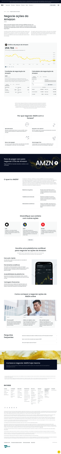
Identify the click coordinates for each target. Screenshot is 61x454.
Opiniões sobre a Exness (40, 393)
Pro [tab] (10, 84)
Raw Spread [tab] (18, 84)
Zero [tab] (13, 84)
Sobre (27, 5)
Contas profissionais (6, 392)
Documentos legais (47, 394)
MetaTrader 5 (26, 392)
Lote (32, 83)
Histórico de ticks (33, 399)
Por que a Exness (40, 391)
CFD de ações (20, 393)
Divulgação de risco (7, 442)
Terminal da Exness (26, 400)
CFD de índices (20, 395)
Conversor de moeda (33, 397)
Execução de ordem (13, 397)
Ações (8, 11)
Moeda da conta (34, 79)
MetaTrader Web (26, 401)
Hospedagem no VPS (33, 401)
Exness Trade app (27, 395)
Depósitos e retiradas (12, 391)
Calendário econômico (33, 393)
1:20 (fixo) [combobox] (46, 81)
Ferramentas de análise (33, 391)
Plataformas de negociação (26, 391)
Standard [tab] (7, 84)
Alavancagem (46, 79)
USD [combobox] (33, 81)
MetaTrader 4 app (27, 397)
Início (5, 11)
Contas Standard (6, 390)
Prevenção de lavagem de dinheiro (16, 442)
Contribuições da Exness (40, 398)
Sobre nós (39, 390)
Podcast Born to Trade (33, 403)
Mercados (13, 5)
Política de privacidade (26, 442)
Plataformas (18, 5)
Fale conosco (40, 395)
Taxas (12, 392)
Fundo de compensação (47, 397)
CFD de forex (20, 390)
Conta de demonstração (6, 394)
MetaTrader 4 (26, 393)
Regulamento (47, 392)
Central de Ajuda (40, 396)
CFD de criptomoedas (20, 397)
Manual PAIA (33, 442)
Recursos (23, 5)
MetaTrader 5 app (27, 396)
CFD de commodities (20, 392)
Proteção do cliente (13, 394)
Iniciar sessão (52, 5)
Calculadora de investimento (33, 395)
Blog (38, 402)
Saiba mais (30, 239)
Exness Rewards (53, 390)
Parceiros (30, 5)
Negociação (8, 5)
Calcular (50, 84)
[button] (5, 66)
